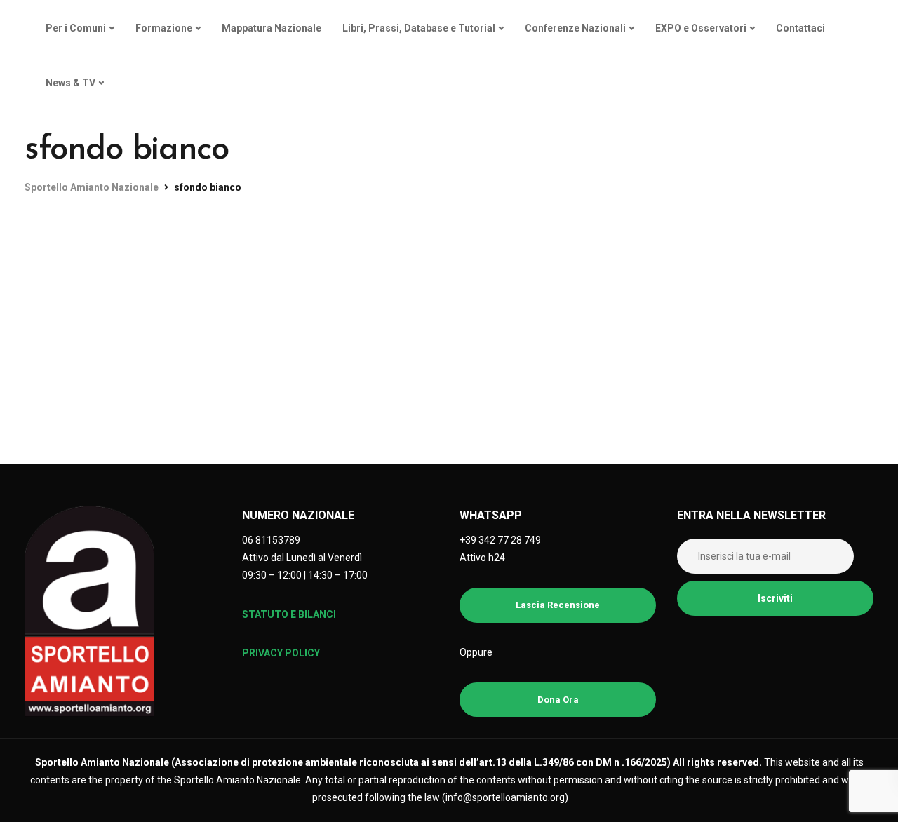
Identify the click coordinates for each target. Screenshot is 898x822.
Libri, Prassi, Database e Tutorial (418, 28)
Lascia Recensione (558, 605)
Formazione (163, 28)
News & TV (70, 82)
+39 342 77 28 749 (500, 540)
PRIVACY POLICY (281, 653)
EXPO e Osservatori (700, 28)
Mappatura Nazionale (271, 28)
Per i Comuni (76, 28)
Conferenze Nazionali (575, 28)
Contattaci (800, 28)
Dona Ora (558, 699)
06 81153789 (271, 540)
